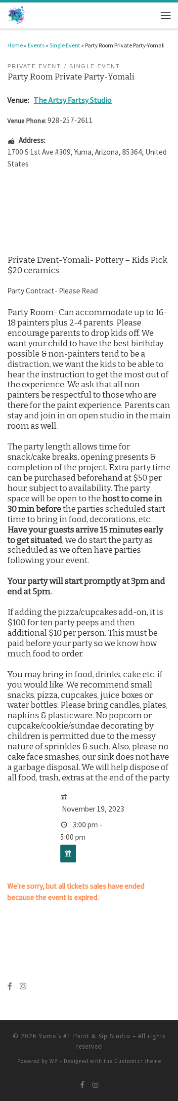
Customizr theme (137, 1061)
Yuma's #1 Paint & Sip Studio (85, 1036)
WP (53, 1061)
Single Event (64, 45)
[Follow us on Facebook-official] (9, 986)
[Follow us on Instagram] (23, 986)
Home (15, 45)
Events (36, 45)
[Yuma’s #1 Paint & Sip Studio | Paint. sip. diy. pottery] (17, 14)
